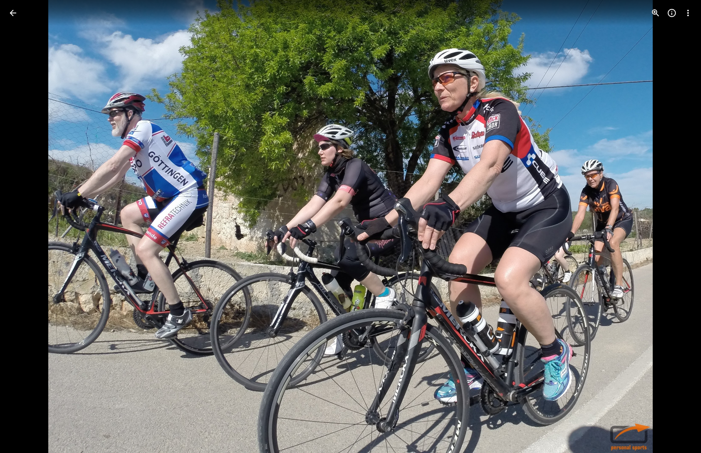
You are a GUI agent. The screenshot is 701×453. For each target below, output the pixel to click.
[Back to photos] (13, 13)
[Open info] (672, 13)
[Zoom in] (655, 13)
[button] (22, 226)
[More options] (688, 13)
